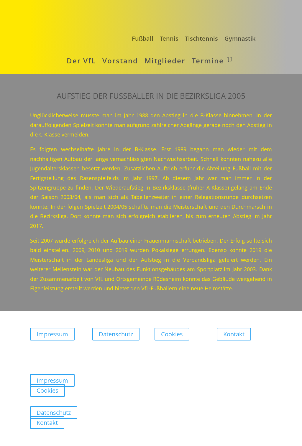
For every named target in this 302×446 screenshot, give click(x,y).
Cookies (172, 334)
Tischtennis (201, 38)
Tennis (169, 38)
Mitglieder (165, 60)
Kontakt (233, 334)
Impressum (52, 334)
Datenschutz (116, 334)
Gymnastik (239, 38)
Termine (208, 60)
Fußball (142, 38)
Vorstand (120, 60)
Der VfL (81, 60)
